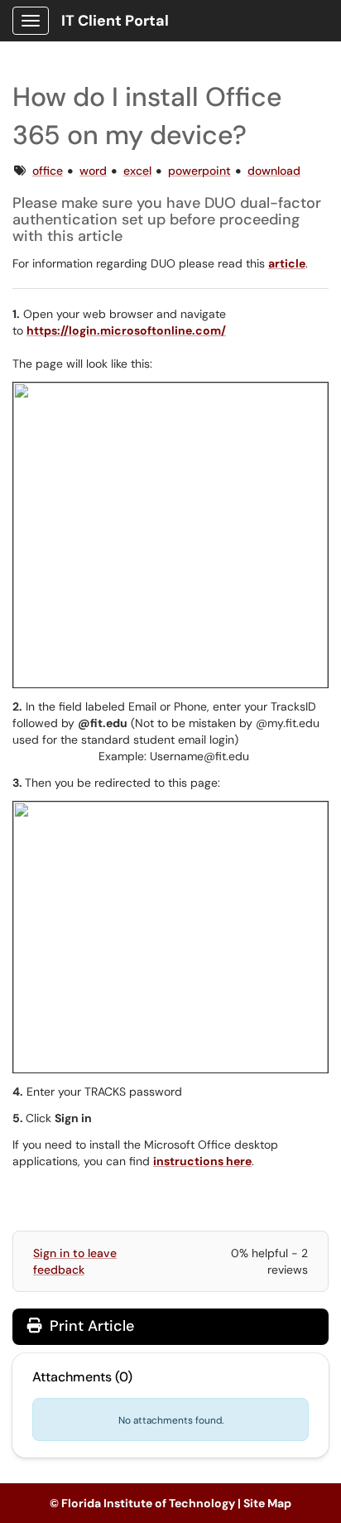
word (93, 170)
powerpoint (199, 170)
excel (137, 170)
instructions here (202, 1161)
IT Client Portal (115, 21)
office (47, 170)
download (273, 170)
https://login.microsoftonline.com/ (126, 330)
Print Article (90, 1326)
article (286, 263)
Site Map (267, 1503)
